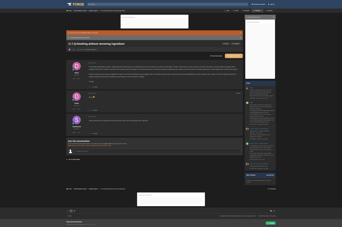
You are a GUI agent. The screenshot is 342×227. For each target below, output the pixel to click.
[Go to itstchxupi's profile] (247, 103)
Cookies (70, 216)
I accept (271, 223)
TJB (252, 159)
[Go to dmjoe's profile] (69, 49)
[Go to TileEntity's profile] (247, 129)
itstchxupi (254, 124)
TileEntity (253, 139)
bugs (251, 88)
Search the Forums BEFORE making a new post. (84, 33)
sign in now (107, 143)
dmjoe (73, 49)
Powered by (267, 216)
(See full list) (270, 175)
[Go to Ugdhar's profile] (247, 88)
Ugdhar (253, 98)
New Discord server (254, 17)
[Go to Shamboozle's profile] (76, 120)
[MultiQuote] (89, 87)
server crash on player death (259, 129)
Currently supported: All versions (80, 37)
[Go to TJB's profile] (247, 143)
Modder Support (91, 49)
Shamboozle (76, 127)
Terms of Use (91, 224)
